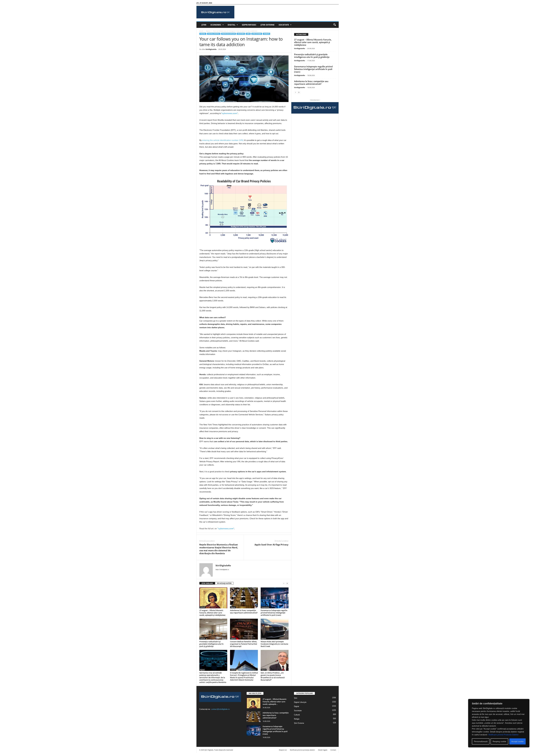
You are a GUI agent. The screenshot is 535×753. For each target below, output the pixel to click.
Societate (284, 24)
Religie (296, 719)
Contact (333, 750)
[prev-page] (283, 583)
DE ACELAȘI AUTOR (224, 583)
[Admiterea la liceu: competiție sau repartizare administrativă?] (244, 597)
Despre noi (283, 750)
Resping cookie (499, 741)
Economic (216, 24)
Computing (265, 607)
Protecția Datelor (228, 34)
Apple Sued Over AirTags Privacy (271, 544)
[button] (334, 25)
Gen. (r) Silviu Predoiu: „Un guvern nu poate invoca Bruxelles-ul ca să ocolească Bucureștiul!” (273, 676)
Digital (231, 24)
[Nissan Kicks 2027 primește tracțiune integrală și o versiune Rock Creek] (275, 629)
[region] (498, 723)
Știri (203, 24)
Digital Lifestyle (213, 34)
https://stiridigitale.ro (222, 569)
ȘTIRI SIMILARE (207, 583)
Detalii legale (322, 750)
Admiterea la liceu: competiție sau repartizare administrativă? (244, 611)
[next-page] (287, 583)
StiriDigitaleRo (211, 49)
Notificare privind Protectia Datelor (503, 734)
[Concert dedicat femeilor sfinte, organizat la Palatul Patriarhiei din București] (244, 629)
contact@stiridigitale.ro (220, 709)
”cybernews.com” (229, 113)
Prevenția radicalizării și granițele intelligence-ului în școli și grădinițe (211, 644)
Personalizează (480, 741)
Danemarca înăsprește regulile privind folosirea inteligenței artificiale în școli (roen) (274, 612)
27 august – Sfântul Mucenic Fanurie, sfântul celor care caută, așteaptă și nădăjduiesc (212, 612)
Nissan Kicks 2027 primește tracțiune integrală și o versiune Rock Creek (274, 644)
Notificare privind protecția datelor (302, 750)
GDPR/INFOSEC (249, 24)
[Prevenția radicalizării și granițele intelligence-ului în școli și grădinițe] (213, 629)
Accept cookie (517, 741)
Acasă (201, 31)
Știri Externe (267, 24)
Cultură (202, 607)
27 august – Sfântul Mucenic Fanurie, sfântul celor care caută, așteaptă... (274, 701)
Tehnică (266, 34)
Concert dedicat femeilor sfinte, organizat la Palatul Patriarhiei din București (243, 644)
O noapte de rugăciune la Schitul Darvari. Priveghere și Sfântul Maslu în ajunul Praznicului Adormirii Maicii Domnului (244, 676)
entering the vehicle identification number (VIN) (223, 140)
